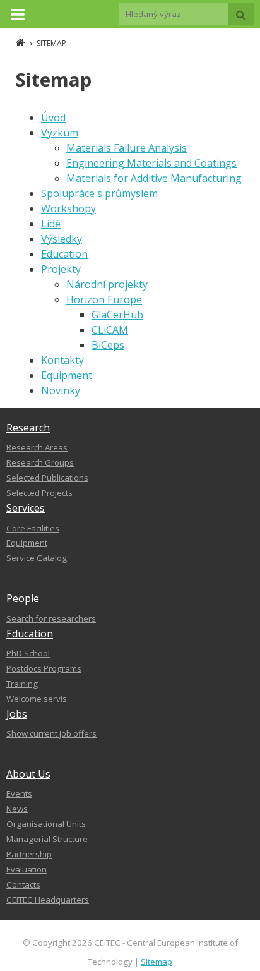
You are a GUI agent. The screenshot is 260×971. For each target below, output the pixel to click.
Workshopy (68, 208)
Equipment (66, 375)
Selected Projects (39, 492)
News (17, 808)
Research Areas (37, 447)
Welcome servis (36, 698)
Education (64, 254)
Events (19, 793)
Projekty (61, 269)
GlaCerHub (117, 315)
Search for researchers (51, 618)
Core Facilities (32, 528)
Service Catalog (36, 558)
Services (25, 508)
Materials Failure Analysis (126, 148)
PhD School (28, 653)
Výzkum (59, 133)
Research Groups (40, 462)
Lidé (51, 224)
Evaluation (26, 869)
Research (28, 428)
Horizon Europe (104, 299)
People (22, 598)
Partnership (29, 854)
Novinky (60, 390)
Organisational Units (46, 823)
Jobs (16, 714)
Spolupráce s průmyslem (99, 193)
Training (22, 683)
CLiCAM (110, 330)
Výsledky (61, 239)
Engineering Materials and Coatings (151, 163)
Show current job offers (51, 733)
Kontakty (62, 360)
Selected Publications (47, 477)
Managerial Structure (47, 839)
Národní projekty (107, 284)
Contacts (23, 884)
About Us (28, 774)
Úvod (53, 117)
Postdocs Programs (43, 668)
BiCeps (108, 345)
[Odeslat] (241, 14)
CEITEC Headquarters (47, 899)
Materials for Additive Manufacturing (154, 178)
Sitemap (156, 961)
